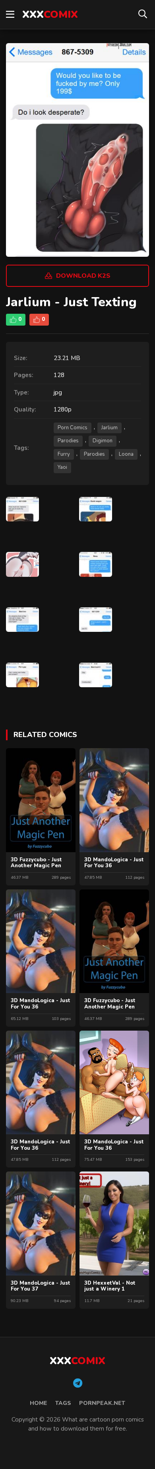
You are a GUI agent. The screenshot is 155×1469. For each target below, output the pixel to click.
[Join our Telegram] (77, 1383)
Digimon (102, 440)
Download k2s (83, 275)
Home (38, 1403)
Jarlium (109, 427)
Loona (126, 454)
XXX (50, 14)
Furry (64, 454)
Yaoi (62, 467)
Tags (63, 1403)
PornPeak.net (102, 1403)
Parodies (68, 440)
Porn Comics (72, 427)
